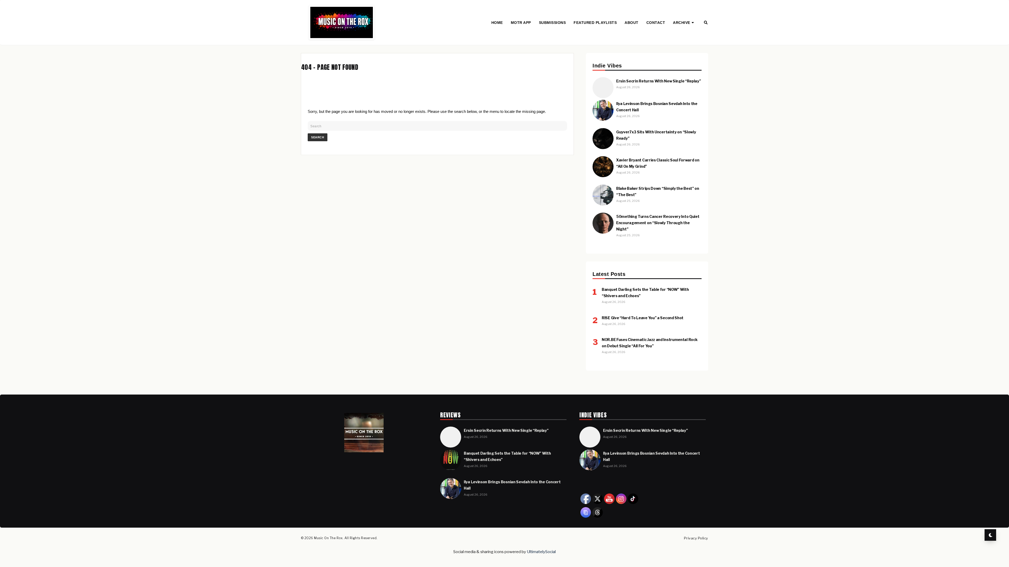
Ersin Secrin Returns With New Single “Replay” (658, 81)
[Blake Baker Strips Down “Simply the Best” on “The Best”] (603, 204)
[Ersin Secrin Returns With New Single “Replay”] (603, 96)
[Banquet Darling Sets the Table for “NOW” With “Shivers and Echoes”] (450, 469)
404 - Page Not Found (329, 67)
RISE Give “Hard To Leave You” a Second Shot (642, 318)
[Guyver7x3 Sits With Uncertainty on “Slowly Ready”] (603, 147)
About (632, 22)
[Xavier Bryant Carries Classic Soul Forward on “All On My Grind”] (603, 176)
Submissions (552, 22)
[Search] (706, 22)
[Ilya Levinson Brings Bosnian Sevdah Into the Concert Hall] (603, 119)
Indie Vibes (686, 39)
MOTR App (521, 22)
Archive (681, 22)
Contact (655, 22)
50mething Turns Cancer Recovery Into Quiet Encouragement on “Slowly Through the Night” (657, 222)
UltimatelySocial (541, 551)
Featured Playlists (595, 22)
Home (497, 22)
